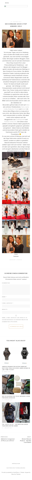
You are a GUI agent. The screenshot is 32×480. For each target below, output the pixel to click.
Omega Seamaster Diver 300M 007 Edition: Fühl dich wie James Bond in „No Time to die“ (16, 368)
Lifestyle (19, 259)
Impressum (16, 463)
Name (4, 296)
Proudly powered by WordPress (10, 472)
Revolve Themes (16, 474)
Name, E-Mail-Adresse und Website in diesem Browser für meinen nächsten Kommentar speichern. (15, 319)
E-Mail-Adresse (7, 303)
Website (4, 309)
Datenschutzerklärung (16, 467)
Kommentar (6, 283)
